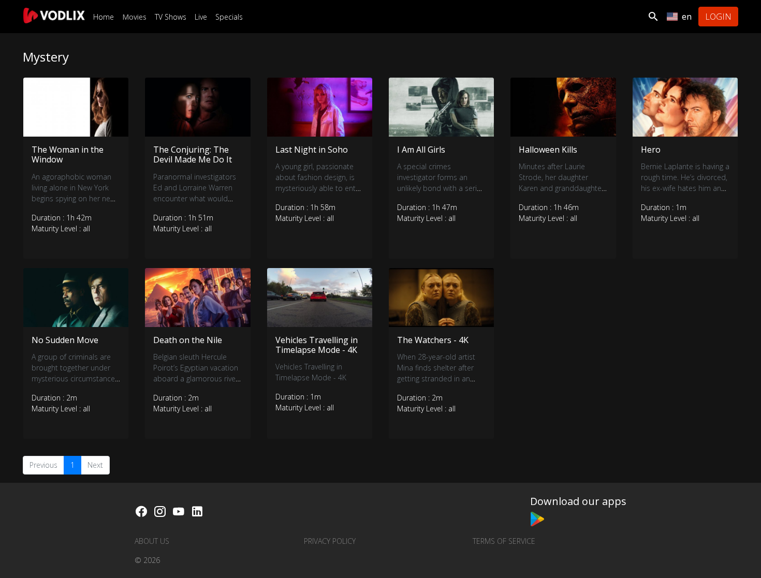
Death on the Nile (187, 340)
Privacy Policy (330, 541)
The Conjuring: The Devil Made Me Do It (192, 154)
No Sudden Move (65, 340)
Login (718, 16)
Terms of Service (504, 541)
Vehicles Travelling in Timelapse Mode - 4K (316, 344)
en (687, 16)
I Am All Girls (421, 149)
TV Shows (170, 17)
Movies (134, 17)
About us (152, 541)
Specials (229, 17)
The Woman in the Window (68, 154)
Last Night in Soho (311, 149)
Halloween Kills (548, 149)
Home (103, 17)
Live (201, 17)
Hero (651, 149)
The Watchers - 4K (433, 340)
